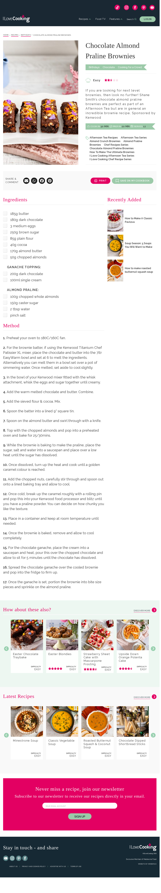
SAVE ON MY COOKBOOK (135, 180)
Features (115, 19)
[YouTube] (152, 8)
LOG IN (147, 19)
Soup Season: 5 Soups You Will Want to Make (138, 245)
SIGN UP (79, 816)
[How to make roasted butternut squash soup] (115, 270)
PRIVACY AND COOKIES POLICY (34, 866)
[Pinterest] (143, 8)
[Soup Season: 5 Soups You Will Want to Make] (115, 246)
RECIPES (14, 35)
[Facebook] (135, 8)
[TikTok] (117, 8)
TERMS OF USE (75, 866)
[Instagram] (126, 8)
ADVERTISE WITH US (58, 866)
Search (130, 19)
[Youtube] (6, 858)
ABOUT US (13, 866)
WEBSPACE (152, 864)
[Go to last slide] (6, 648)
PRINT (103, 180)
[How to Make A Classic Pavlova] (115, 221)
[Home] (16, 19)
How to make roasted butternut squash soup (139, 270)
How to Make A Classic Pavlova (138, 220)
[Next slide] (153, 648)
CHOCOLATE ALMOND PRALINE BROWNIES (52, 35)
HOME (6, 35)
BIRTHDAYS (26, 35)
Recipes (83, 19)
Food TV (101, 19)
